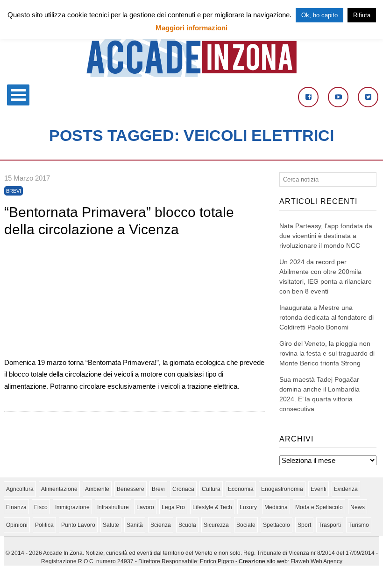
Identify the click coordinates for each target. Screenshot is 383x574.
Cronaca (183, 489)
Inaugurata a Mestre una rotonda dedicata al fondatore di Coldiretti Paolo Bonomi (326, 317)
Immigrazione (72, 507)
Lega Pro (173, 507)
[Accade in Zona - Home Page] (191, 74)
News (357, 507)
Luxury (248, 507)
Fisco (41, 507)
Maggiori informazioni (191, 28)
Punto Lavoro (78, 525)
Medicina (276, 507)
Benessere (130, 489)
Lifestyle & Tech (212, 507)
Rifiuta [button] (361, 15)
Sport (304, 525)
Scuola (187, 525)
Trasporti (330, 525)
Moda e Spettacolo (319, 507)
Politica (44, 525)
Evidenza (346, 489)
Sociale (245, 525)
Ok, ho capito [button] (319, 15)
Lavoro (145, 507)
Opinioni (17, 525)
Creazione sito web (263, 561)
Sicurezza (216, 525)
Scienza (160, 525)
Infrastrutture (113, 507)
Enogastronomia (282, 489)
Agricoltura (20, 489)
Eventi (318, 489)
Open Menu (18, 94)
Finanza (16, 507)
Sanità (135, 525)
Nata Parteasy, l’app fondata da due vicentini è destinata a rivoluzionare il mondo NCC (325, 235)
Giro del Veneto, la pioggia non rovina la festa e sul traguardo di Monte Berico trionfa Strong (327, 353)
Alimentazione (59, 489)
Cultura (211, 489)
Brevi (13, 191)
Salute (111, 525)
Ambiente (97, 489)
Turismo (358, 525)
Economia (241, 489)
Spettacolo (276, 525)
